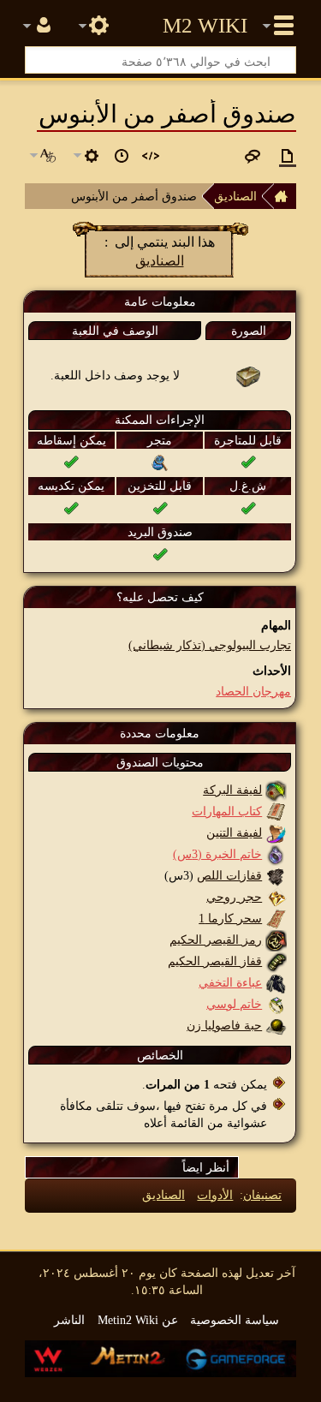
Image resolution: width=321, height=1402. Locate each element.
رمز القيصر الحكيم (215, 939)
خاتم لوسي (234, 1004)
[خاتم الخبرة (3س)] (276, 854)
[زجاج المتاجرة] (160, 461)
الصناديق (235, 196)
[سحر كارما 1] (276, 918)
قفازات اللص (229, 875)
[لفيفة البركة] (276, 789)
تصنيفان (262, 1195)
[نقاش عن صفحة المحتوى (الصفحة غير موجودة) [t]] (252, 155)
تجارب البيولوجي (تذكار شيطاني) (209, 645)
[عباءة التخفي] (276, 982)
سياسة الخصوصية (234, 1320)
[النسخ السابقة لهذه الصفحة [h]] (121, 155)
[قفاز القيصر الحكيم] (276, 961)
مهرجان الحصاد (253, 691)
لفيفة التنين (234, 832)
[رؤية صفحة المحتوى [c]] (287, 155)
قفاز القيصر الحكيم (215, 961)
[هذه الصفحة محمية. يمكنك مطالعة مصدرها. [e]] (150, 155)
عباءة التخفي (230, 982)
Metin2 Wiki (205, 25)
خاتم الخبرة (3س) (217, 854)
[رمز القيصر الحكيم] (276, 939)
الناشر (69, 1320)
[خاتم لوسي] (276, 1004)
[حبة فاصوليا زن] (276, 1025)
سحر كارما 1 (230, 918)
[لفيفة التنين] (276, 832)
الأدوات (215, 1195)
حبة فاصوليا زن (224, 1025)
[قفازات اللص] (276, 875)
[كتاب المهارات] (276, 811)
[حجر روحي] (276, 897)
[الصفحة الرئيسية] (285, 196)
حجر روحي (234, 897)
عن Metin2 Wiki (138, 1320)
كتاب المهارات (227, 811)
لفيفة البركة (232, 789)
